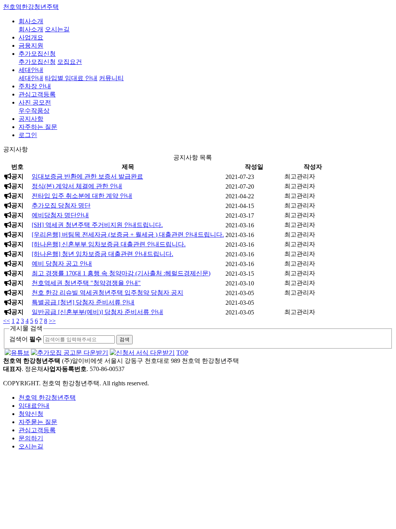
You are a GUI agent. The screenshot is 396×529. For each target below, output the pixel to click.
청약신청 (31, 413)
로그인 (28, 135)
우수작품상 (34, 110)
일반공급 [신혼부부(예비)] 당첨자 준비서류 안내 (97, 312)
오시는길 (57, 29)
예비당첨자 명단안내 (60, 215)
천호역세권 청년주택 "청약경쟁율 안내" (86, 283)
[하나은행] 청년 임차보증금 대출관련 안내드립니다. (102, 254)
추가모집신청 (37, 53)
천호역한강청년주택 (31, 6)
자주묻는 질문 (38, 422)
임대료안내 (34, 405)
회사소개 (31, 21)
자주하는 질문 (38, 127)
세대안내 (31, 70)
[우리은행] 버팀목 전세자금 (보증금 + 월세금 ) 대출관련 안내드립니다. (128, 234)
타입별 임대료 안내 (71, 78)
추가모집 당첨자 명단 (61, 205)
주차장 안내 (35, 86)
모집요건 (69, 61)
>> (52, 321)
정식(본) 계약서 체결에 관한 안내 (77, 186)
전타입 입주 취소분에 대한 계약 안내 (82, 195)
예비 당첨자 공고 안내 (62, 263)
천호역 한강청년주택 (47, 397)
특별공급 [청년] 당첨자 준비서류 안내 (83, 302)
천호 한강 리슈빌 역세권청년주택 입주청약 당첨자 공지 (107, 292)
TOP (182, 352)
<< (6, 321)
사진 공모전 (35, 102)
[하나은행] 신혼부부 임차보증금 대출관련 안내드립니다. (109, 244)
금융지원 (31, 45)
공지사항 (31, 118)
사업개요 (31, 37)
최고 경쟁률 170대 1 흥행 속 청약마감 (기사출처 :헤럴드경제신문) (121, 273)
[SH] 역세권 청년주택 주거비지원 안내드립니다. (97, 225)
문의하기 (31, 438)
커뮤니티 (111, 78)
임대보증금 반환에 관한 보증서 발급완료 (87, 176)
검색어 (25, 339)
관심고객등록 (37, 94)
